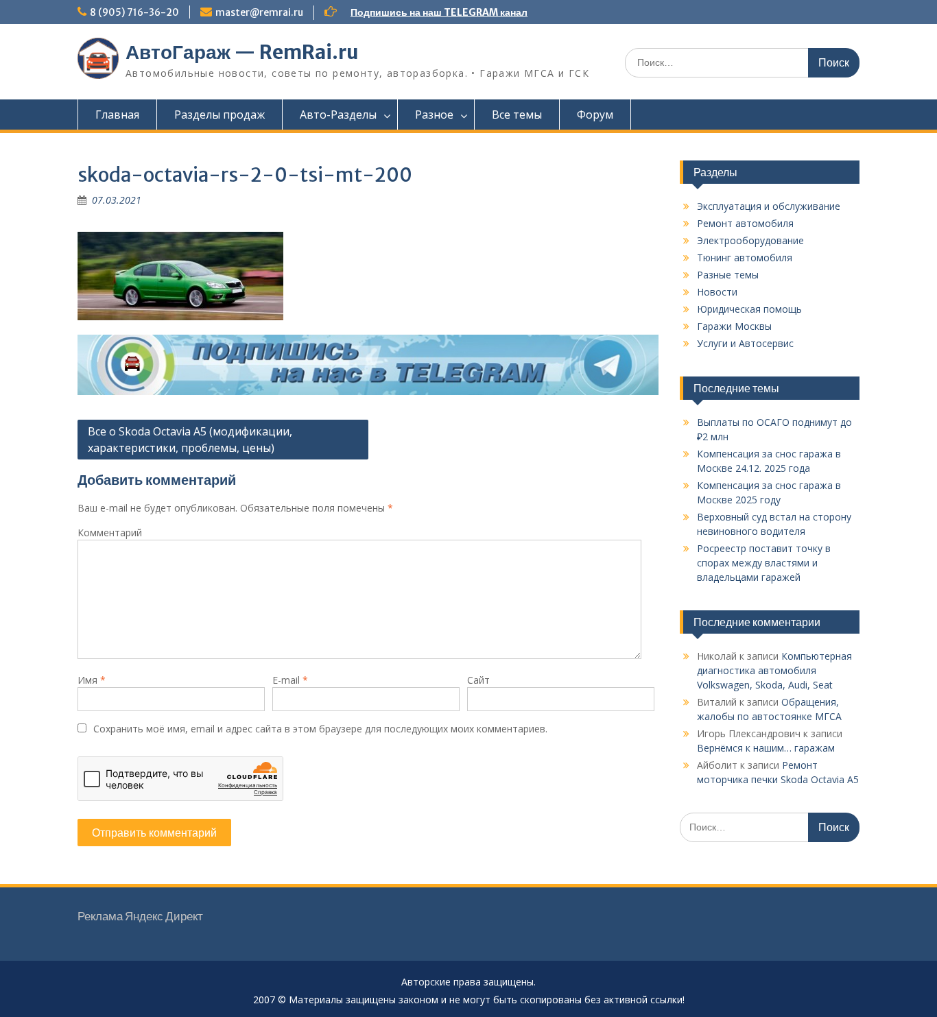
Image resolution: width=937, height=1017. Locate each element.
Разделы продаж (219, 114)
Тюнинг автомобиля (744, 257)
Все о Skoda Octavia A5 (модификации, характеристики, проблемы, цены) (190, 439)
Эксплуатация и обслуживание (768, 206)
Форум (595, 114)
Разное (434, 114)
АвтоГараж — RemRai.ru (242, 52)
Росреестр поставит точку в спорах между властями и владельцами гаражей (764, 563)
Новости (717, 291)
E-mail (290, 679)
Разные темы (728, 274)
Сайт (478, 679)
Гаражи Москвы (734, 326)
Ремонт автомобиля (745, 223)
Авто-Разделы (338, 114)
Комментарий (110, 532)
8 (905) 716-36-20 (134, 12)
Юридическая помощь (749, 308)
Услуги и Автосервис (745, 343)
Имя (92, 679)
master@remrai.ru (259, 12)
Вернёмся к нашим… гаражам (766, 747)
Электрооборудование (750, 240)
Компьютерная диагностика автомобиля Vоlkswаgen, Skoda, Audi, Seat (774, 670)
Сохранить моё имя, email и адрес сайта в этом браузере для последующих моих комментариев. (320, 728)
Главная (117, 114)
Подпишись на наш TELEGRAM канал (439, 12)
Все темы (517, 114)
